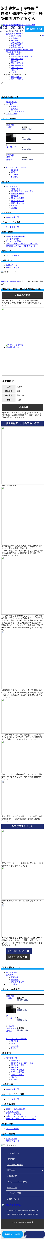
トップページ (27, 25)
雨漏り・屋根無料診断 (19, 50)
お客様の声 (18, 47)
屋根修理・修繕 (17, 59)
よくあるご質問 (14, 1193)
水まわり (14, 70)
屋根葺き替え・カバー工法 (21, 56)
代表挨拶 (14, 38)
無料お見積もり (17, 79)
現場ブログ (12, 1188)
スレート (14, 175)
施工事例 (13, 52)
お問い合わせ (16, 77)
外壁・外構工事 (17, 65)
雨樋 (13, 172)
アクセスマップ (17, 43)
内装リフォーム (17, 68)
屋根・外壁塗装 (17, 63)
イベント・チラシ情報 (17, 1182)
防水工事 (14, 61)
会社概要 (14, 41)
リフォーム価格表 (15, 1165)
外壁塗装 (14, 177)
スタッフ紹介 (16, 45)
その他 (13, 72)
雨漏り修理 (15, 54)
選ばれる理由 (16, 36)
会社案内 (14, 34)
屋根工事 (14, 170)
